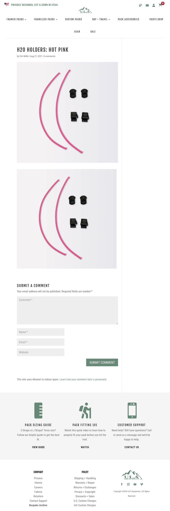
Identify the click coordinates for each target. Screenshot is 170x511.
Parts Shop (157, 19)
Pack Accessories (128, 19)
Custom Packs (73, 19)
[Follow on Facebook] (121, 484)
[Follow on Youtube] (135, 484)
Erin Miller (24, 56)
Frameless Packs (44, 19)
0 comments (49, 56)
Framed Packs (15, 19)
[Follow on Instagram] (128, 484)
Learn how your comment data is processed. (83, 379)
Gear (77, 31)
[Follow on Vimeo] (141, 484)
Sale (93, 31)
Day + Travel (100, 19)
